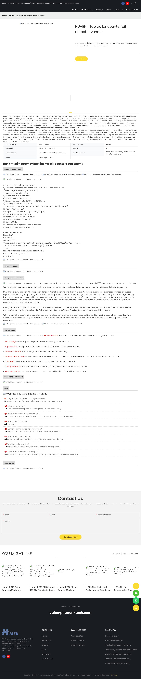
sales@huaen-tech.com (70, 612)
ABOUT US (134, 554)
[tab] (70, 111)
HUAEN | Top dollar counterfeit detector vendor (27, 16)
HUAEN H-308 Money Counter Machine (68, 588)
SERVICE (125, 554)
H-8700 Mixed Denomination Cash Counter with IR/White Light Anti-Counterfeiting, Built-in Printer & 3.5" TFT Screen (126, 589)
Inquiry (81, 59)
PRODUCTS (116, 554)
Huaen (4, 16)
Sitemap (113, 675)
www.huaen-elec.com (85, 675)
